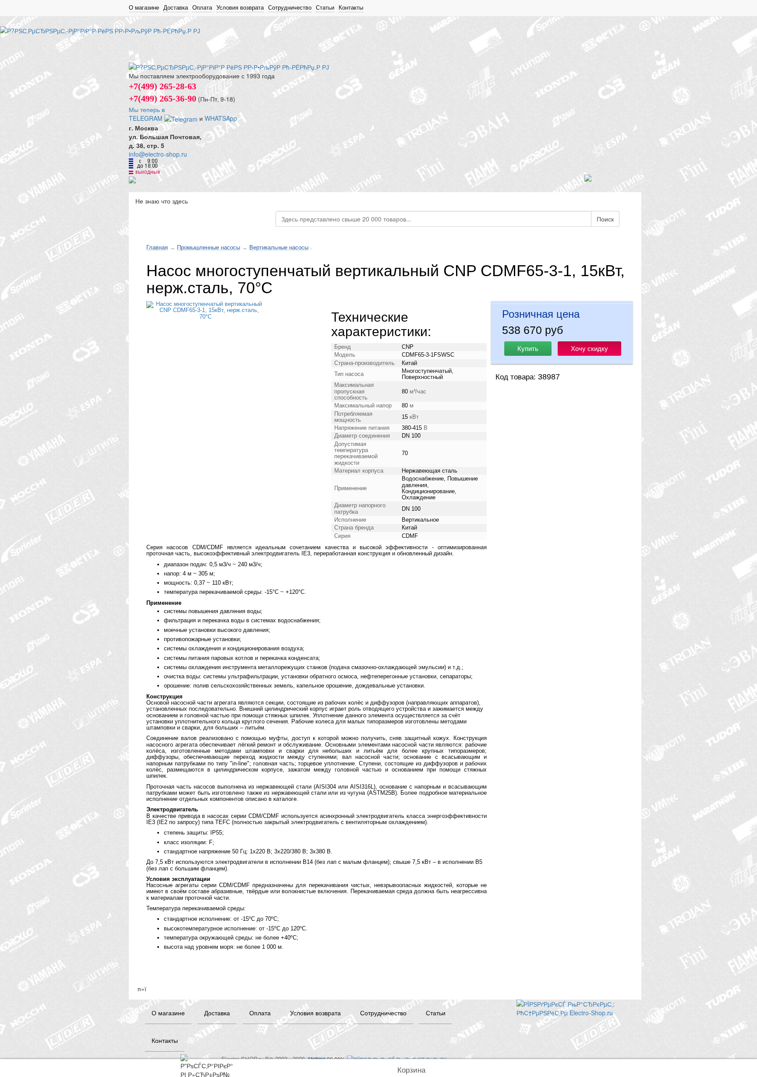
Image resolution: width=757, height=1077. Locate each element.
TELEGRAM (146, 118)
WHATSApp (221, 118)
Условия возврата (240, 7)
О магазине (144, 7)
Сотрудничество (289, 7)
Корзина (411, 1070)
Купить (527, 348)
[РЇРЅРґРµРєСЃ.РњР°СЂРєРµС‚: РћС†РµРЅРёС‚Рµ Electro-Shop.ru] (572, 1007)
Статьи (325, 7)
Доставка (175, 7)
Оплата (202, 7)
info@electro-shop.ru (158, 154)
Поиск (605, 218)
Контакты (351, 7)
